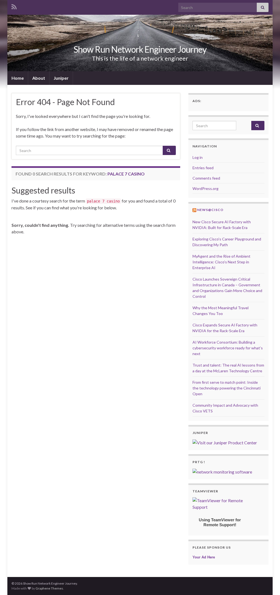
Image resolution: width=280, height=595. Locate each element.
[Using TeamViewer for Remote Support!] (219, 503)
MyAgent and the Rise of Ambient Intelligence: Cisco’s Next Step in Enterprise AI (221, 262)
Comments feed (206, 178)
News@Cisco (210, 210)
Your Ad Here (203, 557)
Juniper (61, 78)
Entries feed (203, 167)
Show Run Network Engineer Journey (140, 49)
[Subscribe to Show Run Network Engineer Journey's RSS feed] (14, 6)
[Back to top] (268, 583)
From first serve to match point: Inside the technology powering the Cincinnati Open (226, 388)
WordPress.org (205, 188)
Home (17, 78)
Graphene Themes (49, 588)
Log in (197, 157)
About (38, 78)
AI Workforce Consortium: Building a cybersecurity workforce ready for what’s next (227, 348)
